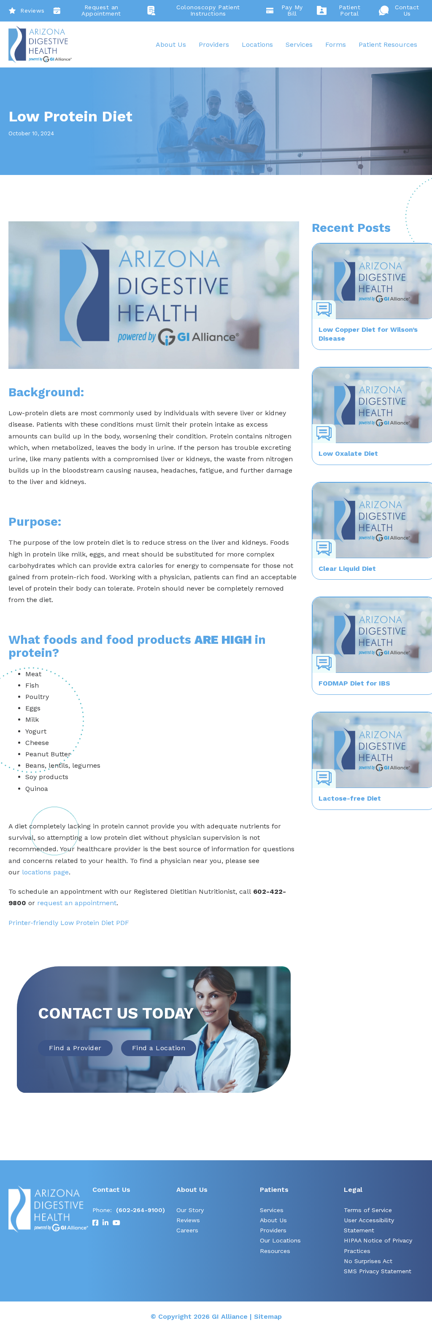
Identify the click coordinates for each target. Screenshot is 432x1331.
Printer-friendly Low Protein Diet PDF (68, 923)
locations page (45, 872)
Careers (187, 1230)
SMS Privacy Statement (377, 1271)
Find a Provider (75, 1048)
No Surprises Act (368, 1261)
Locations (257, 44)
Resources (275, 1251)
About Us (171, 44)
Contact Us (407, 10)
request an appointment (76, 903)
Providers (214, 44)
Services (299, 44)
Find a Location (159, 1048)
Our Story (190, 1210)
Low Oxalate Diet (348, 453)
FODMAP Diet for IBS (354, 683)
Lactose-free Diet (350, 798)
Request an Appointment (101, 10)
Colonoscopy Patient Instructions (208, 10)
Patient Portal (350, 10)
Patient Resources (388, 44)
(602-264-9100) (140, 1210)
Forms (335, 44)
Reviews (32, 10)
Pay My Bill (292, 10)
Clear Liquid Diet (347, 569)
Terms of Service (368, 1210)
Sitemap (268, 1316)
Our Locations (280, 1240)
